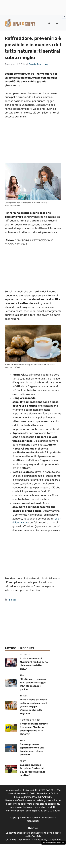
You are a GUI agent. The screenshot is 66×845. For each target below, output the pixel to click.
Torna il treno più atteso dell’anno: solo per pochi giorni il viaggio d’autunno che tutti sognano (33, 706)
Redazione (24, 839)
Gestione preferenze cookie (53, 842)
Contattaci (33, 821)
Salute (13, 599)
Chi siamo (11, 839)
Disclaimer (55, 839)
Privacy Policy (39, 839)
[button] (49, 22)
